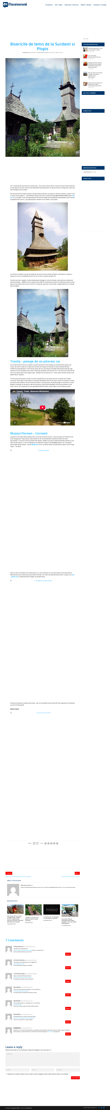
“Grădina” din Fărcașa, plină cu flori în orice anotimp (32, 919)
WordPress (29, 1108)
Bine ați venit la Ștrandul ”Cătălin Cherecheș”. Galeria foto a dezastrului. (95, 75)
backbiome (17, 1028)
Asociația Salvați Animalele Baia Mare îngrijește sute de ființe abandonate (69, 921)
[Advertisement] (55, 21)
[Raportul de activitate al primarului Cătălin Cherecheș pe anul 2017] (85, 84)
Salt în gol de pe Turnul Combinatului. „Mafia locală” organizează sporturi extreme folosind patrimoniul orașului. (15, 919)
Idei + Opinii (58, 5)
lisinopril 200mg (17, 1004)
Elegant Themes (16, 1108)
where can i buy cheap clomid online (22, 977)
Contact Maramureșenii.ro (90, 1107)
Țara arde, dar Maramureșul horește (94, 56)
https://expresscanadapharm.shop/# (23, 950)
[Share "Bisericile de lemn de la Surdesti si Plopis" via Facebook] (34, 843)
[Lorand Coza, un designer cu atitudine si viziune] (51, 909)
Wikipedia (34, 444)
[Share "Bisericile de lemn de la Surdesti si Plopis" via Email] (37, 843)
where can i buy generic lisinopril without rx (24, 1018)
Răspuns (68, 954)
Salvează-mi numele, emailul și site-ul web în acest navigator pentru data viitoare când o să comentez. (38, 1074)
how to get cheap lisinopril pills (21, 991)
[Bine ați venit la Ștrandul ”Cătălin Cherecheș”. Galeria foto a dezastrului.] (85, 74)
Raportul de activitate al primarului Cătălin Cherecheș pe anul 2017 (95, 84)
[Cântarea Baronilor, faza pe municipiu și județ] (85, 50)
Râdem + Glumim (86, 5)
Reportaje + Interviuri (71, 5)
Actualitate (49, 5)
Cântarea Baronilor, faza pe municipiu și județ (95, 49)
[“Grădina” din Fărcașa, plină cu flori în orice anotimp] (33, 909)
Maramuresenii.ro (31, 52)
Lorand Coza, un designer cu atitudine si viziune (51, 917)
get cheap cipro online (19, 964)
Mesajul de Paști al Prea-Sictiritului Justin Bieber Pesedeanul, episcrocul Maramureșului (95, 65)
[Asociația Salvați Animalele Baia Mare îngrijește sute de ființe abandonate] (70, 910)
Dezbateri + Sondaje (100, 5)
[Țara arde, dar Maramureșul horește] (85, 57)
